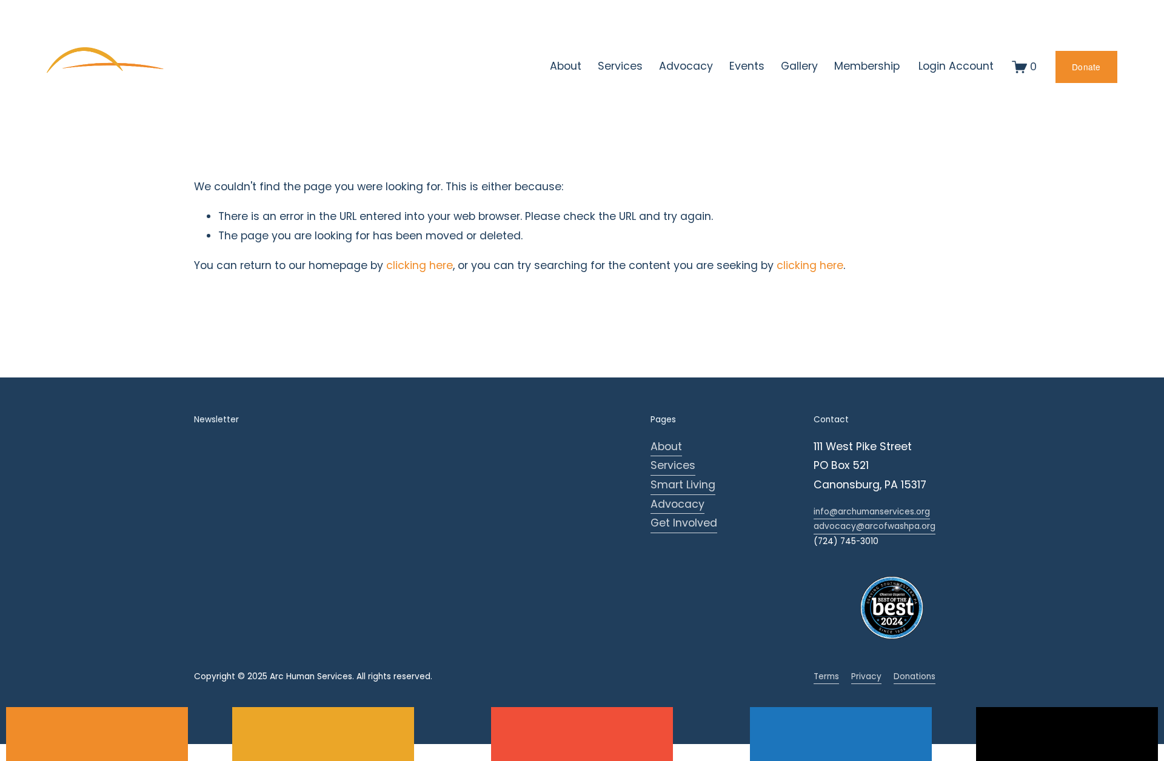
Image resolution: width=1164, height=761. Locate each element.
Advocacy (677, 504)
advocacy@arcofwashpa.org (874, 526)
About (666, 446)
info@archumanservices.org (872, 511)
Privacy (866, 676)
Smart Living (683, 484)
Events (746, 66)
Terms (826, 676)
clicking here (419, 265)
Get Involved (684, 523)
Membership (867, 66)
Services (673, 465)
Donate (1086, 67)
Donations (914, 676)
